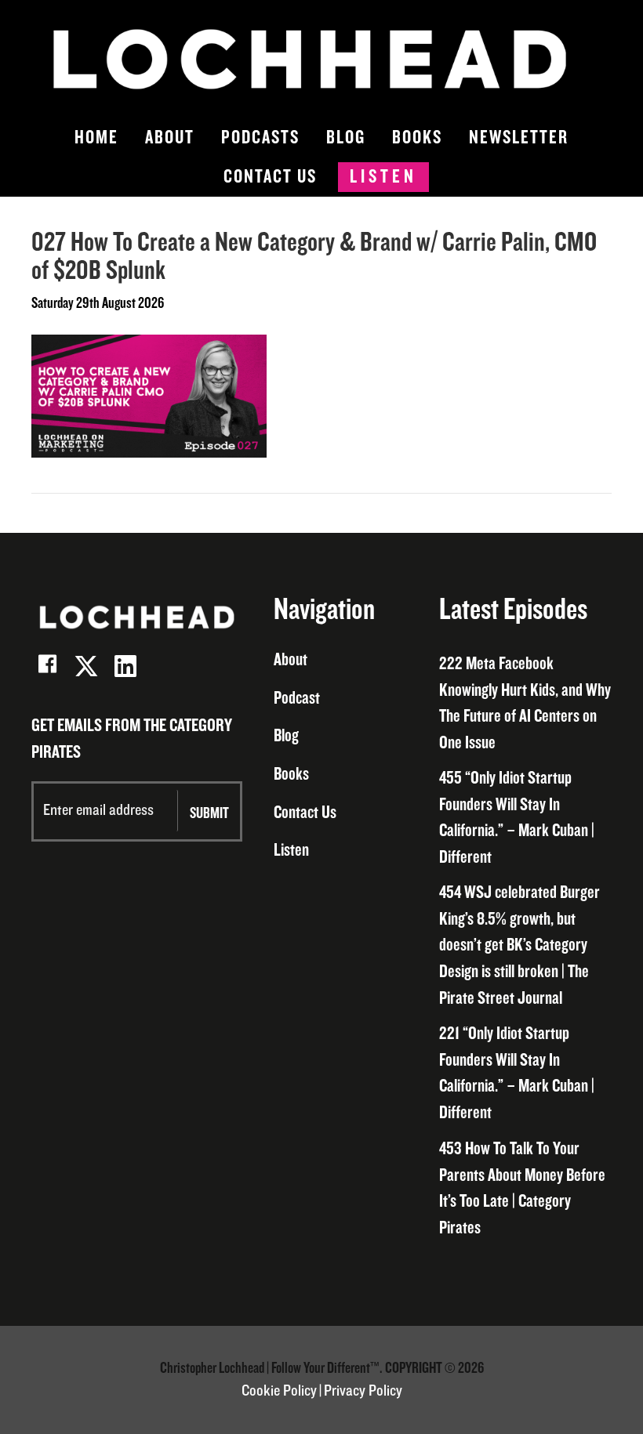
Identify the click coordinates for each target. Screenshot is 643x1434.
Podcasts (260, 137)
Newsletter (519, 137)
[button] (47, 666)
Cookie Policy (279, 1391)
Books (417, 137)
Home (96, 137)
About (169, 137)
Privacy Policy (363, 1391)
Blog (345, 137)
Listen (383, 176)
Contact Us (270, 176)
